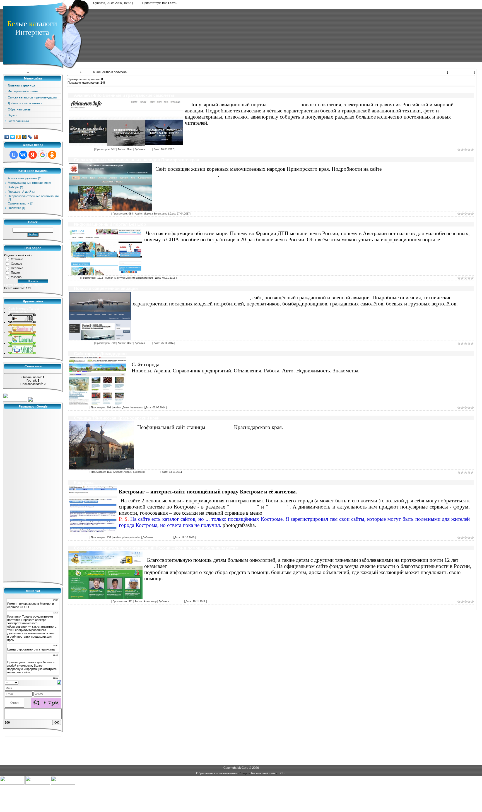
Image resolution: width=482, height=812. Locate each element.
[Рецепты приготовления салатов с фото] (22, 342)
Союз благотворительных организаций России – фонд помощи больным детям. (157, 548)
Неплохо (17, 268)
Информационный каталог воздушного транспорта (192, 297)
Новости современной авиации (106, 288)
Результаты (12, 284)
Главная (99, 6)
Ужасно (16, 277)
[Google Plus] (36, 137)
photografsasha (163, 537)
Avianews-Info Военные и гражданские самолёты (124, 95)
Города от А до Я (20, 191)
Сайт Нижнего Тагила (23, 308)
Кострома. (84, 482)
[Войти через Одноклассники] (52, 155)
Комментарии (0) (186, 149)
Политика (14, 207)
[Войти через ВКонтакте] (23, 155)
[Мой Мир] (24, 137)
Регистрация (116, 6)
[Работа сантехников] (22, 322)
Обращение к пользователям (217, 773)
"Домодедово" (177, 364)
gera (148, 149)
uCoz (282, 773)
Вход (130, 6)
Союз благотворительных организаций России (221, 566)
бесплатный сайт (263, 773)
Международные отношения (28, 182)
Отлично (17, 259)
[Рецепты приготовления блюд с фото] (22, 353)
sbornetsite (176, 601)
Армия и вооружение (22, 178)
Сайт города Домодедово (100, 353)
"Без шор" (452, 239)
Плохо (15, 272)
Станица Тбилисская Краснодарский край (117, 418)
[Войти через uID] (13, 155)
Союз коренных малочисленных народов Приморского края (136, 159)
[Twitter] (13, 137)
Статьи (87, 72)
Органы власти (18, 203)
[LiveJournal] (30, 137)
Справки (277, 507)
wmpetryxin (153, 472)
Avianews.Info (283, 104)
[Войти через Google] (42, 154)
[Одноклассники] (18, 137)
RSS (137, 2)
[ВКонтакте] (7, 137)
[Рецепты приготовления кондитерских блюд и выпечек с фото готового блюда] (22, 332)
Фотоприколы (17, 312)
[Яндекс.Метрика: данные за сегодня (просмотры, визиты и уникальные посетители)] (15, 397)
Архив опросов (33, 284)
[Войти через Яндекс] (32, 155)
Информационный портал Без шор (110, 224)
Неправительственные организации (33, 196)
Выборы (13, 187)
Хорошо (16, 263)
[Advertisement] (284, 34)
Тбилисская (220, 427)
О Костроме (243, 507)
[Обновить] (59, 682)
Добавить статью (461, 72)
